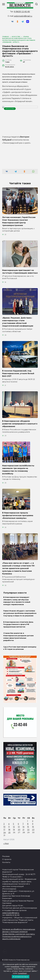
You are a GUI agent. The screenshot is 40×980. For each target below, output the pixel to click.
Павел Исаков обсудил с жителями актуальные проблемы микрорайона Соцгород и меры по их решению (19, 613)
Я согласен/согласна (20, 977)
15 (28, 827)
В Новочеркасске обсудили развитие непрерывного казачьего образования (19, 423)
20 (19, 830)
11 (9, 827)
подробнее (15, 966)
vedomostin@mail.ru (23, 16)
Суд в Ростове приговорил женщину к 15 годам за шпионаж (19, 648)
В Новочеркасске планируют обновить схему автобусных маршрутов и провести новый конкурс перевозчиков (16, 601)
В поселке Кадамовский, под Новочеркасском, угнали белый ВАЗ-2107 (18, 373)
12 (14, 827)
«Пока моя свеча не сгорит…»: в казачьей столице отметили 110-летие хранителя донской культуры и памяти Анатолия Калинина (18, 568)
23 (33, 830)
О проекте (6, 859)
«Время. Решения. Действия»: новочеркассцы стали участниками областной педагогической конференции (17, 322)
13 (19, 827)
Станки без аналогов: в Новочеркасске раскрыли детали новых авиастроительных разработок (18, 637)
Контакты (6, 862)
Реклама (5, 856)
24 (4, 832)
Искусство (10, 108)
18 (9, 830)
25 (9, 832)
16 (33, 827)
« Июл (6, 843)
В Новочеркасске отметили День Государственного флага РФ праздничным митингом (18, 624)
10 (4, 827)
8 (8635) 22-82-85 (22, 12)
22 (28, 830)
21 (23, 830)
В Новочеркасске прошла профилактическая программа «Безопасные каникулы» (17, 515)
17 (4, 830)
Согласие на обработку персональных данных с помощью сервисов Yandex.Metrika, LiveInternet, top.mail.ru (18, 931)
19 (14, 830)
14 (23, 827)
